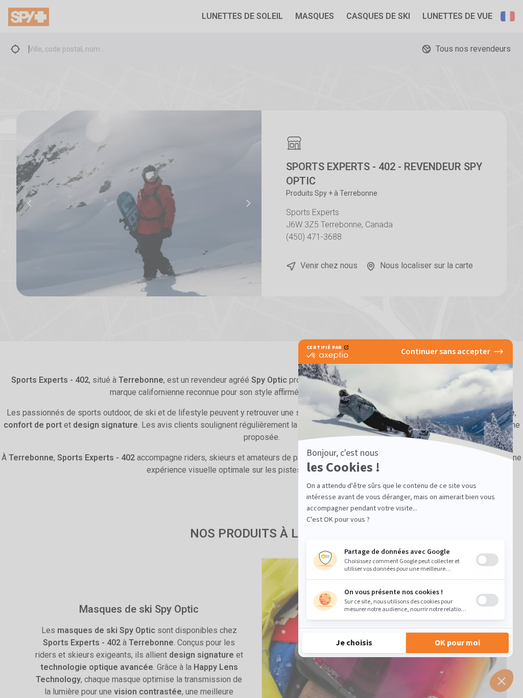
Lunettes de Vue (457, 16)
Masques (314, 16)
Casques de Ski (378, 16)
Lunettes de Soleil (242, 16)
